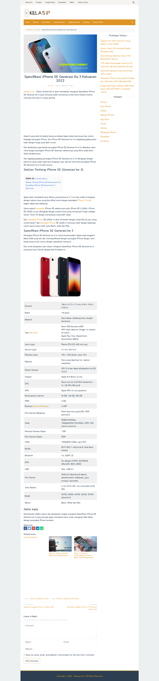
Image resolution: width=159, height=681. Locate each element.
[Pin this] (33, 528)
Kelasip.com (29, 91)
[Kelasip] (37, 12)
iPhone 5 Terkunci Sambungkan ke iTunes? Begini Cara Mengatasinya (83, 555)
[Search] (132, 22)
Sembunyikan (41, 178)
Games (103, 127)
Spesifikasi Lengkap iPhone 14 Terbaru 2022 (39, 605)
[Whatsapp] (41, 528)
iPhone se (59, 598)
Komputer (104, 140)
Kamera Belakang (40, 406)
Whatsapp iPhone (108, 132)
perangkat (40, 208)
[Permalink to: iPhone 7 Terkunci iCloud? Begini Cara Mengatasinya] (60, 544)
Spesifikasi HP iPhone (71, 598)
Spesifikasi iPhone (42, 598)
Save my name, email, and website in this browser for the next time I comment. (60, 654)
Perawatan (105, 136)
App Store (104, 119)
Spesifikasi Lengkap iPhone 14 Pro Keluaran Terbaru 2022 (82, 606)
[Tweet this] (29, 528)
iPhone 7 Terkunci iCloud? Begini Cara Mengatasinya (58, 554)
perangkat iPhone (35, 219)
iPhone (32, 598)
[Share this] (25, 528)
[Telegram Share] (37, 528)
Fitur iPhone (105, 106)
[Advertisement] (60, 117)
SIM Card (33, 332)
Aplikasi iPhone (107, 114)
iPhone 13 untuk (84, 200)
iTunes (103, 123)
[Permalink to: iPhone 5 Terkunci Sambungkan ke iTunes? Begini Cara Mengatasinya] (85, 544)
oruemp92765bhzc (30, 537)
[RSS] (133, 2)
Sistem (103, 110)
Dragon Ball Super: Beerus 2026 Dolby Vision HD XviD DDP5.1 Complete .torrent (117, 88)
